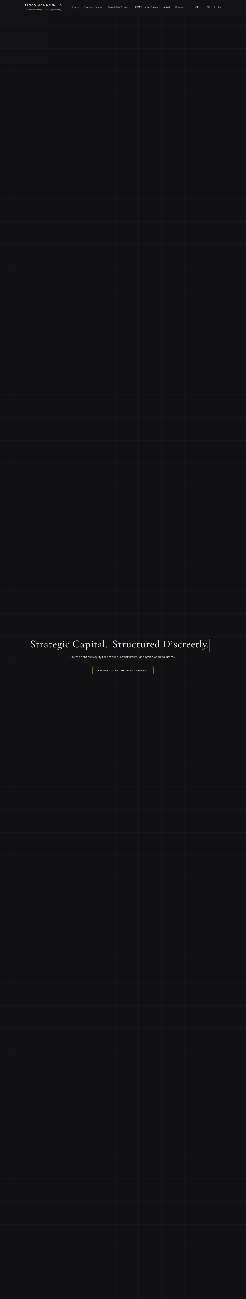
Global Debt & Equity (119, 7)
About (166, 7)
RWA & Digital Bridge (146, 7)
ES (219, 6)
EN (196, 6)
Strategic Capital (93, 7)
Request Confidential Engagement (123, 670)
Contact (179, 7)
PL (214, 6)
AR (208, 6)
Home (75, 7)
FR (202, 6)
